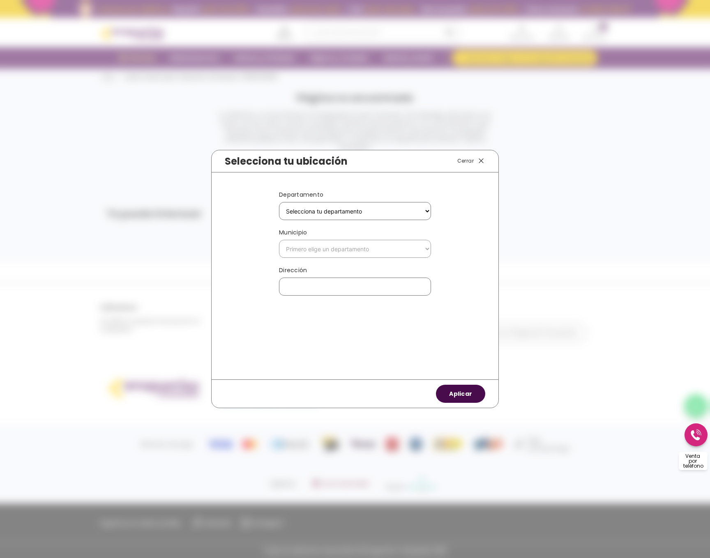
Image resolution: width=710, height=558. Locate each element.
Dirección (293, 270)
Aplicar (460, 394)
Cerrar (465, 160)
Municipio (293, 232)
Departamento (301, 195)
